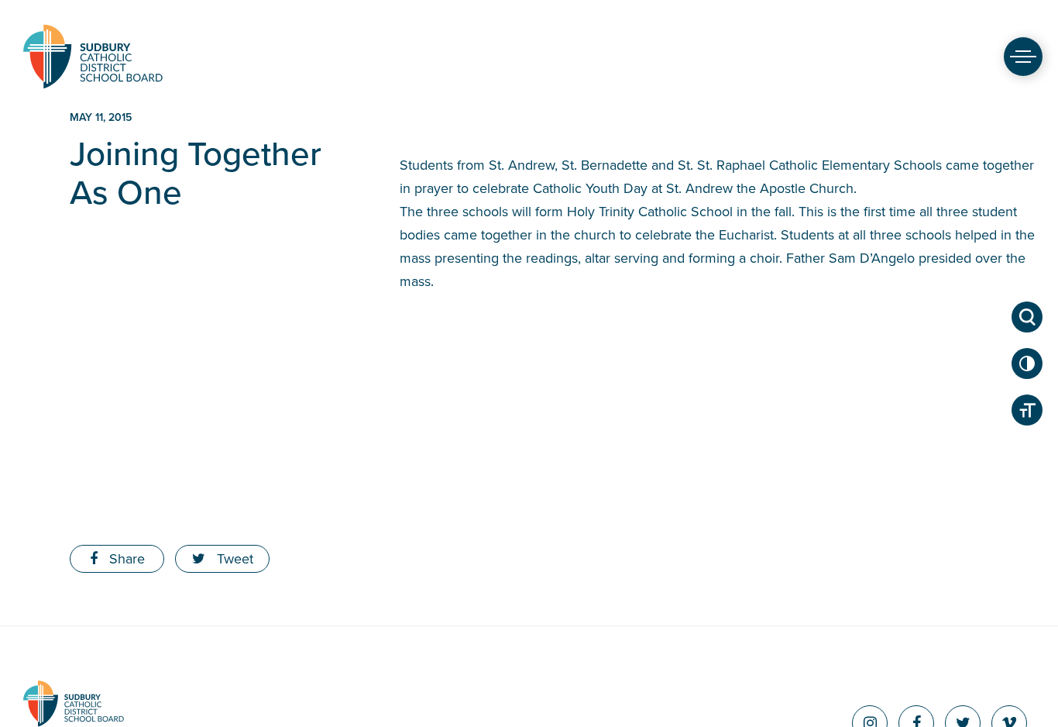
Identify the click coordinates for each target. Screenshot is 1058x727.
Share (125, 558)
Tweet (233, 558)
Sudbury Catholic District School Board (93, 56)
